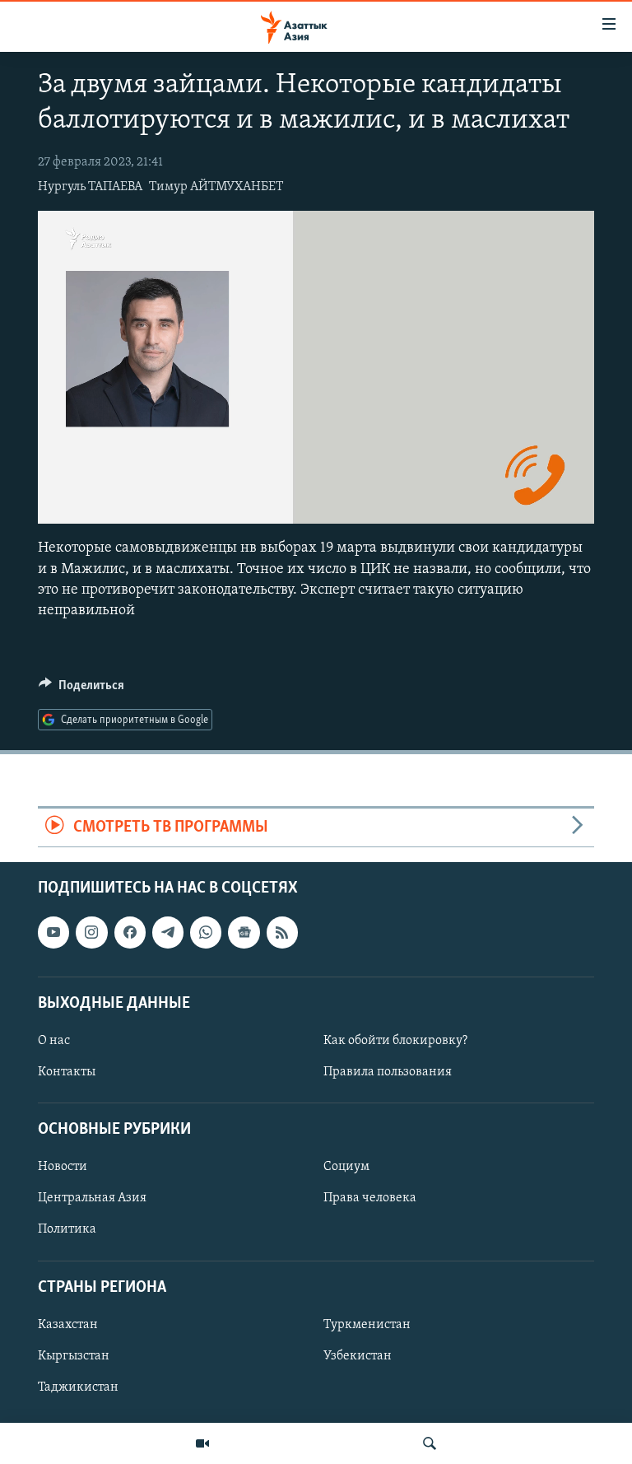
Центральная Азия (92, 1198)
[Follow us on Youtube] (53, 932)
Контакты (66, 1072)
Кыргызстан (73, 1356)
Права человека (369, 1198)
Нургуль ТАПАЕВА (90, 186)
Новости (62, 1166)
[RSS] (282, 932)
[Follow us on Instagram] (91, 932)
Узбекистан (357, 1356)
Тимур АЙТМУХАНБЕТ (216, 186)
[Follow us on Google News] (243, 932)
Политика (67, 1229)
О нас (54, 1040)
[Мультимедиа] (202, 1443)
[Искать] (429, 1443)
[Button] (81, 689)
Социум (346, 1166)
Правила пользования (387, 1072)
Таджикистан (78, 1387)
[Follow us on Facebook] (130, 932)
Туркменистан (367, 1324)
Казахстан (68, 1324)
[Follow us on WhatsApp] (205, 932)
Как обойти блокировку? (395, 1040)
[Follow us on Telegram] (168, 932)
